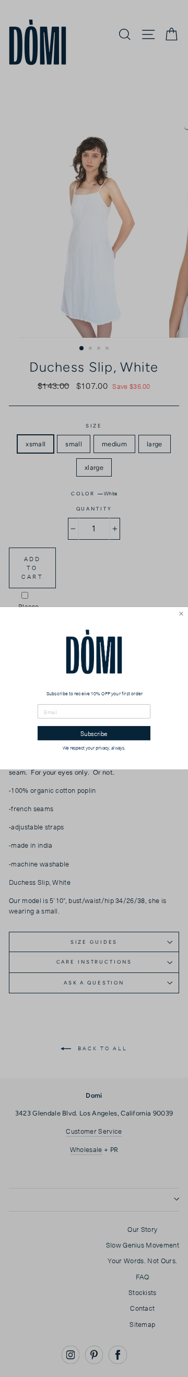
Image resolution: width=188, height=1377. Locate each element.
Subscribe (94, 733)
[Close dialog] (181, 614)
